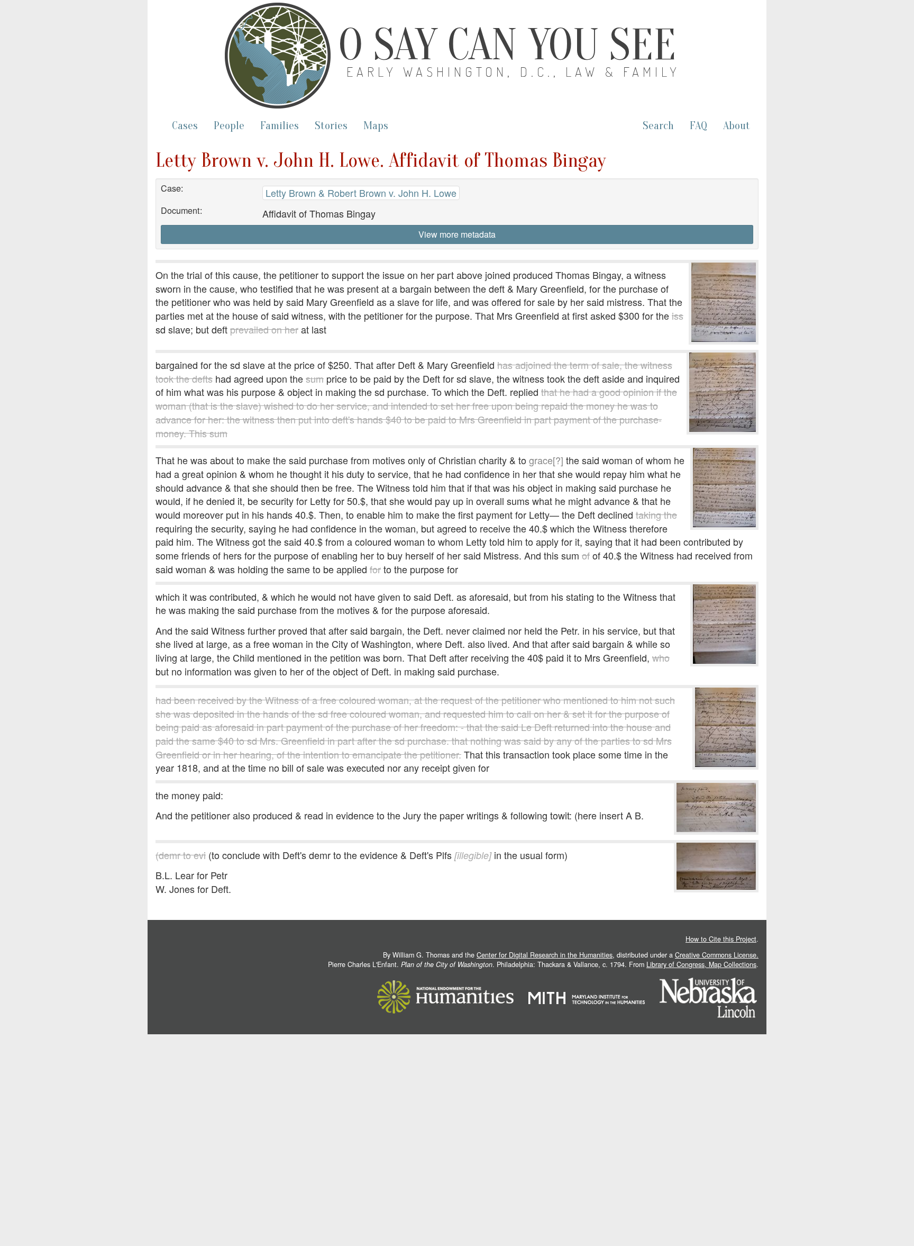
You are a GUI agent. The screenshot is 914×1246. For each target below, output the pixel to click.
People (229, 125)
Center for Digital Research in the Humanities (545, 955)
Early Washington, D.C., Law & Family (513, 72)
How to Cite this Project (721, 939)
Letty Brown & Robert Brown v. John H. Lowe (361, 193)
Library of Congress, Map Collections (701, 964)
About (736, 125)
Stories (331, 125)
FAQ (698, 125)
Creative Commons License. (716, 955)
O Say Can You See (507, 45)
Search (658, 125)
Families (279, 125)
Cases (185, 125)
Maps (375, 125)
